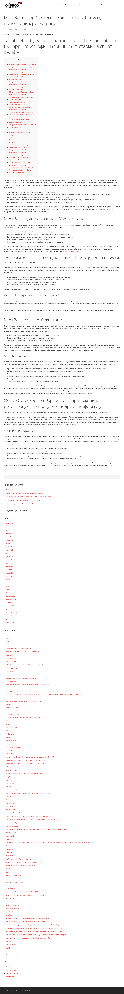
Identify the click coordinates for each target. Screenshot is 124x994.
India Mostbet (10, 767)
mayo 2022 (9, 589)
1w (7, 645)
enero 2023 (9, 563)
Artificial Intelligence (12, 708)
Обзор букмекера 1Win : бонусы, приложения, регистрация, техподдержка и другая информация (21, 152)
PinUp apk (9, 852)
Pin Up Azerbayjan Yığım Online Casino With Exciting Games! (25, 493)
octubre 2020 (10, 603)
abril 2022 (9, 593)
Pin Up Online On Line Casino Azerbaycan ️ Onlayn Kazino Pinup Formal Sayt (30, 497)
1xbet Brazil (10, 671)
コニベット (9, 951)
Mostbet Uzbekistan (12, 826)
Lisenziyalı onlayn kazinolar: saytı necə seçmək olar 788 (24, 773)
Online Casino (10, 489)
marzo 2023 (10, 556)
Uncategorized (10, 889)
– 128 (8, 635)
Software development (13, 875)
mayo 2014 (9, 616)
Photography (10, 839)
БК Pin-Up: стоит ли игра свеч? (19, 120)
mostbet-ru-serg (11, 833)
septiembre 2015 (11, 612)
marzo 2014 (10, 622)
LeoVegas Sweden (11, 770)
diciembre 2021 (11, 596)
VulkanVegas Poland (12, 908)
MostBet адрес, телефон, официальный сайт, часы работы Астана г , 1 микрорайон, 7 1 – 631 (37, 829)
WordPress (9, 915)
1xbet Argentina (11, 658)
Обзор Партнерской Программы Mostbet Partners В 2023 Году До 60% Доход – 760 (34, 928)
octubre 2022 (10, 573)
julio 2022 (9, 583)
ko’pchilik (75, 251)
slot (7, 872)
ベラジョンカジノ (12, 954)
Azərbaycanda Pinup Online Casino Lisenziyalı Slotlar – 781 (25, 717)
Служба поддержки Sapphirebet (19, 157)
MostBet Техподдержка (17, 172)
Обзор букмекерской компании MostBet (22, 125)
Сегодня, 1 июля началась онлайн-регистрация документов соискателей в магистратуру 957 (36, 935)
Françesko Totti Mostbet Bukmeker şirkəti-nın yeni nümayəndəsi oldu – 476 (30, 757)
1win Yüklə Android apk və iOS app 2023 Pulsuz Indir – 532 (24, 652)
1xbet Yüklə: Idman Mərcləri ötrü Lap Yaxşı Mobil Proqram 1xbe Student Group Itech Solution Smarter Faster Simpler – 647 (46, 694)
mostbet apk (10, 783)
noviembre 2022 (11, 570)
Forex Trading (10, 754)
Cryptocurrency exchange (14, 747)
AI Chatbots (9, 704)
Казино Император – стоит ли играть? (21, 74)
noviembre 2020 (11, 599)
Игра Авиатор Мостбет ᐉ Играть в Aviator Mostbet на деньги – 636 (28, 918)
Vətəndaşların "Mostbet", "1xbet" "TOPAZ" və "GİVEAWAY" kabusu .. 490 (28, 892)
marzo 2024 (10, 524)
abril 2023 (9, 553)
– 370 (8, 638)
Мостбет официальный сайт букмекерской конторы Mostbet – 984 (28, 921)
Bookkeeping (10, 734)
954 (7, 698)
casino (8, 737)
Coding (8, 744)
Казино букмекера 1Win (17, 122)
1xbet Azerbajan (11, 662)
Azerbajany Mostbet (12, 711)
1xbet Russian (10, 691)
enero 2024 (9, 530)
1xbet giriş (9, 675)
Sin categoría (10, 869)
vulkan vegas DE (11, 898)
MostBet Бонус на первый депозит (20, 145)
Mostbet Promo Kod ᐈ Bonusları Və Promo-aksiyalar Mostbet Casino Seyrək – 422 (33, 819)
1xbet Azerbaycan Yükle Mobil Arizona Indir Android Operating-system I (29, 504)
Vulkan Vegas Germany (13, 905)
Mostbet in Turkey (11, 800)
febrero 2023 (10, 560)
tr (6, 885)
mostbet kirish (10, 806)
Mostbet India (10, 803)
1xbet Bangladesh (11, 668)
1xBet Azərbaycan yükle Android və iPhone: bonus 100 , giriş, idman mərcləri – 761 (32, 665)
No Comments (34, 29)
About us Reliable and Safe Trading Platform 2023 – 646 (24, 701)
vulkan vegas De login (13, 902)
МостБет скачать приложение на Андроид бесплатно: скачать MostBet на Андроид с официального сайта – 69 (43, 925)
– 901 (8, 642)
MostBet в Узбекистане (17, 102)
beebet (8, 724)
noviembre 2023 (11, 537)
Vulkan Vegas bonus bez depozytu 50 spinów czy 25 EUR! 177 (26, 895)
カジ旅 (8, 948)
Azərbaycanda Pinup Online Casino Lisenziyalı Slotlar (23, 500)
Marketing (9, 780)
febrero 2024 (10, 527)
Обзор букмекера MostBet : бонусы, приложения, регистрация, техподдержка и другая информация (21, 109)
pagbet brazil (10, 836)
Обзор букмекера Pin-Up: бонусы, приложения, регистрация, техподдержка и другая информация (21, 84)
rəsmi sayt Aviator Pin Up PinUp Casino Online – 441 (22, 866)
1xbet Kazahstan (11, 681)
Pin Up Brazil (10, 849)
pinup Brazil (9, 856)
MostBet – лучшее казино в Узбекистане (22, 64)
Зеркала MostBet (15, 160)
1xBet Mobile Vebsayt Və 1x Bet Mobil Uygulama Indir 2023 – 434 (27, 685)
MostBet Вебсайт (15, 79)
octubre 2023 (10, 540)
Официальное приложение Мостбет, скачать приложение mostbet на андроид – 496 (34, 931)
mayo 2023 (9, 550)
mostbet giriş (10, 796)
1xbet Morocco (11, 688)
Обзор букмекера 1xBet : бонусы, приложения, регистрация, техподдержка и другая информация (21, 164)
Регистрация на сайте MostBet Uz (20, 170)
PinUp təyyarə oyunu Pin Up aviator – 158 (19, 859)
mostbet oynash (11, 810)
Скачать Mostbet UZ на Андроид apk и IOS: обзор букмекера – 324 (28, 938)
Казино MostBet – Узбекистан (19, 147)
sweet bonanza (11, 879)
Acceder (8, 967)
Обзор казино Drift (15, 127)
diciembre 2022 (11, 566)
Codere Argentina (11, 740)
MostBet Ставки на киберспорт (19, 132)
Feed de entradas (11, 970)
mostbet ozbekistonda (13, 813)
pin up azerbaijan (11, 846)
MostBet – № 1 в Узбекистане (19, 77)
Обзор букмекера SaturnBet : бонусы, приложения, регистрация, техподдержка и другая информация (21, 69)
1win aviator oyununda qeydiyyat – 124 (18, 648)
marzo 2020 (10, 606)
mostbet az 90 (10, 787)
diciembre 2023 (11, 533)
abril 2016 (9, 609)
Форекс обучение (11, 945)
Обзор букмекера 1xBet (17, 104)
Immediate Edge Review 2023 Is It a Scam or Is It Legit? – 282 (26, 760)
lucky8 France (10, 777)
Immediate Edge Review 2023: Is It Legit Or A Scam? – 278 (25, 764)
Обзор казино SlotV (15, 99)
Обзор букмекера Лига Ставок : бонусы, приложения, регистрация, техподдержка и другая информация (22, 94)
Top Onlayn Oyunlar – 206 (14, 882)
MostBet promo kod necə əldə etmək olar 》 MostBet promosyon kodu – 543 (31, 816)
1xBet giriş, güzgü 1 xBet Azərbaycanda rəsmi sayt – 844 (24, 678)
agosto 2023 (10, 543)
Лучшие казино (14, 130)
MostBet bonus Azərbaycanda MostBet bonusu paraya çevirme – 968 (28, 793)
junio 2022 (9, 586)
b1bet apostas (10, 721)
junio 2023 (9, 547)
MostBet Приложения (16, 89)
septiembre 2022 (11, 576)
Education (9, 750)
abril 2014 (9, 619)
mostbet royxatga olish (13, 823)
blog (7, 731)
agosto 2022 (10, 580)
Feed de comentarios (13, 973)
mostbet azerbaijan (12, 790)
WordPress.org (10, 977)
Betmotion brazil (11, 727)
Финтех (8, 941)
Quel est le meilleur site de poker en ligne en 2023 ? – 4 (24, 862)
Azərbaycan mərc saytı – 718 (15, 714)
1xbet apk (9, 655)
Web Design (9, 912)
